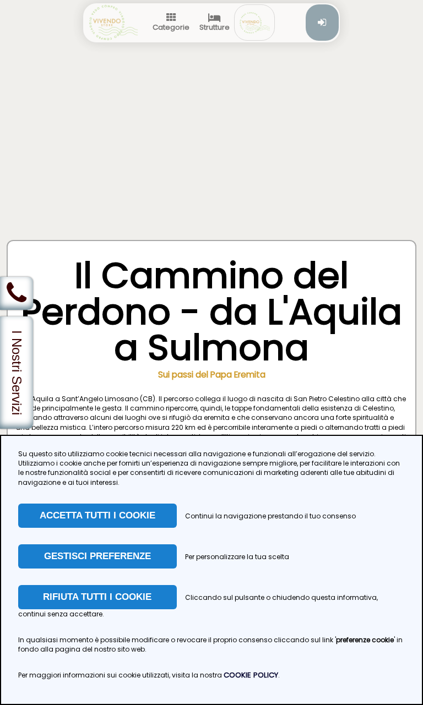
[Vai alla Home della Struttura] (254, 22)
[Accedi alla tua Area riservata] (322, 22)
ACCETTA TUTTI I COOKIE (97, 515)
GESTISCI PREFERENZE (97, 556)
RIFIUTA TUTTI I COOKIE (97, 597)
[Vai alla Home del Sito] (113, 22)
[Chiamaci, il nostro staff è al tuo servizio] (16, 293)
